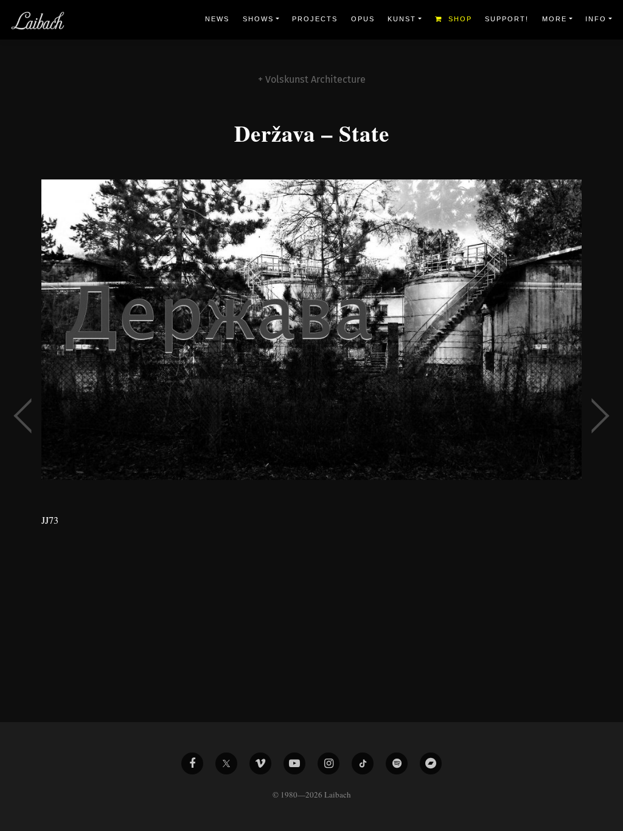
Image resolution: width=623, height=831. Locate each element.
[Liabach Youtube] (294, 763)
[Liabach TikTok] (363, 763)
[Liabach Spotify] (397, 763)
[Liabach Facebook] (192, 763)
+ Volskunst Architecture (312, 79)
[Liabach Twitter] (226, 763)
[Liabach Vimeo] (260, 763)
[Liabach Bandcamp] (431, 763)
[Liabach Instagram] (328, 763)
